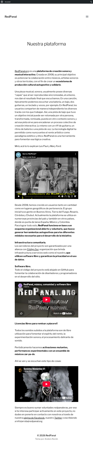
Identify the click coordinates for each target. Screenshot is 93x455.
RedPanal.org (22, 71)
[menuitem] (2, 2)
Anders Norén (51, 439)
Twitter (58, 417)
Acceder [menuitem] (8, 2)
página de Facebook (34, 417)
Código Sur (33, 249)
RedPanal (11, 16)
